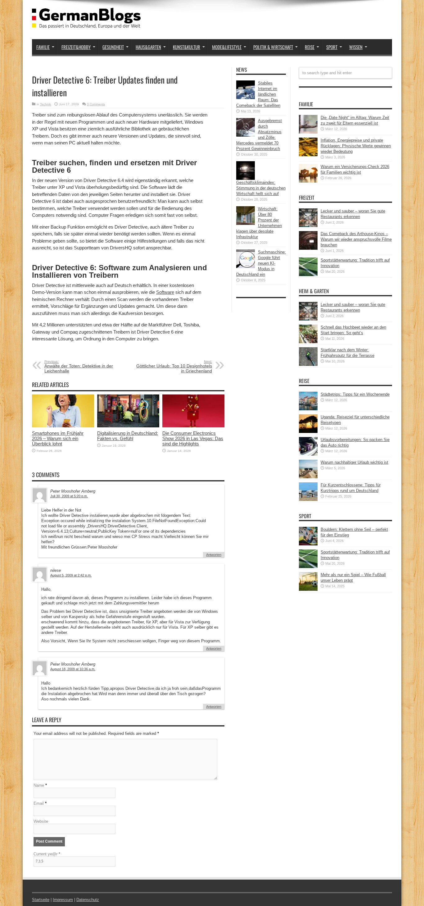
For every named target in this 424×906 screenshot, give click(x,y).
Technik (45, 104)
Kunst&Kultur (186, 46)
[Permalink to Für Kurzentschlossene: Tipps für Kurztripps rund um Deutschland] (308, 499)
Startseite (40, 899)
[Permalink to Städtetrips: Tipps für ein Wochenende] (308, 409)
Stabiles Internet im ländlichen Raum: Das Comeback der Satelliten (258, 94)
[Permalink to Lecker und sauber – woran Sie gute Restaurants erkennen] (308, 225)
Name (39, 785)
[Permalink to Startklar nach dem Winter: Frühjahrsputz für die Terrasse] (308, 364)
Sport (331, 46)
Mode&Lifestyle (226, 46)
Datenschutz (87, 899)
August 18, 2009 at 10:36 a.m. (72, 669)
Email (39, 803)
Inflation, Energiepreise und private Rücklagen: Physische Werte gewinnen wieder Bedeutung (356, 146)
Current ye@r (47, 854)
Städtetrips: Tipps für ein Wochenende (355, 394)
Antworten (213, 555)
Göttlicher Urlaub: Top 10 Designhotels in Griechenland (174, 366)
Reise (309, 46)
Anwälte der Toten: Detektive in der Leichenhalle (78, 366)
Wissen (356, 46)
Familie (43, 46)
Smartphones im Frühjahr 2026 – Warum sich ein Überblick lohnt (57, 438)
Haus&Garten (148, 46)
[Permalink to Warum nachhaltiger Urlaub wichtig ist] (308, 477)
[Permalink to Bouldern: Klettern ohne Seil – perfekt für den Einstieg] (308, 544)
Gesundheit (113, 46)
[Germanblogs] (86, 23)
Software (165, 292)
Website (41, 821)
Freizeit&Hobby (76, 46)
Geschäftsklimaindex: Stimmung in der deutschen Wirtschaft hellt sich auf (261, 188)
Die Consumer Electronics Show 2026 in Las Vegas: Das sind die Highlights (192, 438)
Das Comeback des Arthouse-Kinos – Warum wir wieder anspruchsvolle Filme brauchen (356, 239)
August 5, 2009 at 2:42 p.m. (71, 575)
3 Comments (96, 104)
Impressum (63, 899)
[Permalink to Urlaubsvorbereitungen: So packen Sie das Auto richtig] (308, 454)
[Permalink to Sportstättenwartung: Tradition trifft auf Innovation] (308, 274)
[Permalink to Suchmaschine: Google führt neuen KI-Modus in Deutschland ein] (245, 266)
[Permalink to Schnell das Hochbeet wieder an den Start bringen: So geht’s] (308, 341)
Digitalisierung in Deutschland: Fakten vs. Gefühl (127, 435)
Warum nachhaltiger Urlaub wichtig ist (354, 462)
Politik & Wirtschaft (273, 46)
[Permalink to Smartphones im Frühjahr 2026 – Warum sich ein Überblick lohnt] (63, 426)
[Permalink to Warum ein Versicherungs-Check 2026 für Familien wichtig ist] (308, 181)
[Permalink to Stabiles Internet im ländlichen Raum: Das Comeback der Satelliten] (245, 97)
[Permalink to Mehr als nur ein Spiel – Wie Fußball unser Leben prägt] (308, 589)
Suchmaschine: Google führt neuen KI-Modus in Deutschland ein (261, 263)
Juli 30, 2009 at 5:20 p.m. (69, 496)
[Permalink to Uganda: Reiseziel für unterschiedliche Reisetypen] (308, 431)
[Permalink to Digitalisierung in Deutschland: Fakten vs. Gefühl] (128, 426)
